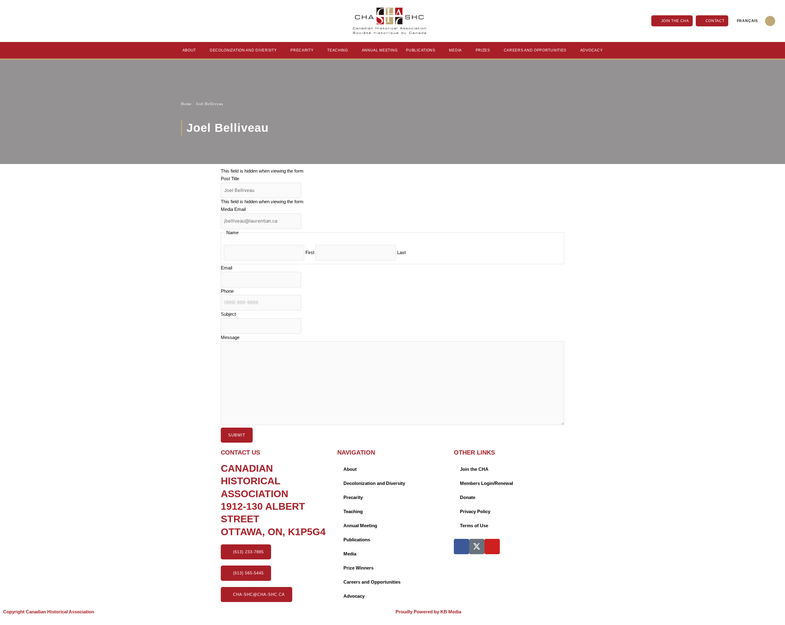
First (309, 252)
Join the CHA (474, 469)
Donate (467, 497)
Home (186, 103)
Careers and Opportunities (535, 50)
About (189, 50)
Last (401, 252)
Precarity (301, 50)
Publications (420, 50)
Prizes (483, 50)
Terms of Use (474, 525)
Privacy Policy (475, 511)
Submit (236, 435)
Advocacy (591, 50)
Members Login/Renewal (486, 483)
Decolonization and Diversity (243, 50)
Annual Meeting (380, 50)
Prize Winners (358, 567)
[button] (770, 21)
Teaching (337, 50)
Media (455, 50)
